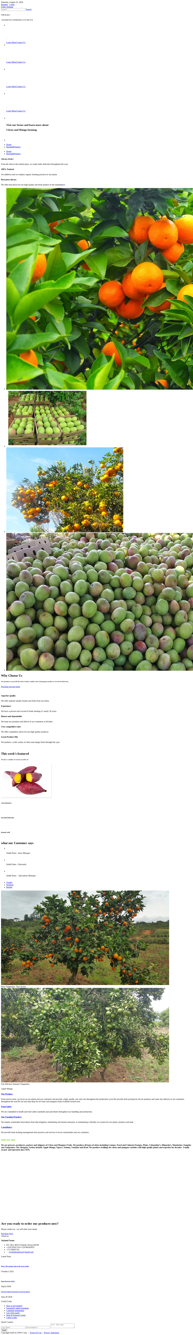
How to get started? (14, 1306)
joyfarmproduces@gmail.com (21, 1252)
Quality (9, 882)
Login (11, 4)
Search (29, 9)
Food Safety (6, 1106)
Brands (9, 887)
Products (10, 885)
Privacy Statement (51, 1333)
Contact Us (20, 42)
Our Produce (7, 1094)
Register (4, 4)
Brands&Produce (13, 154)
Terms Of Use (35, 1333)
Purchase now (7, 687)
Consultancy (6, 1127)
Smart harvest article (8, 1281)
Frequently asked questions (17, 1308)
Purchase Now (7, 1234)
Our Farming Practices (11, 1117)
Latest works (11, 1317)
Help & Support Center (16, 1315)
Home (8, 151)
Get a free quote (13, 1313)
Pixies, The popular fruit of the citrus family (15, 1266)
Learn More (11, 42)
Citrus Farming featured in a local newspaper (15, 1291)
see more (16, 687)
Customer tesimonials (15, 1310)
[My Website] (7, 7)
